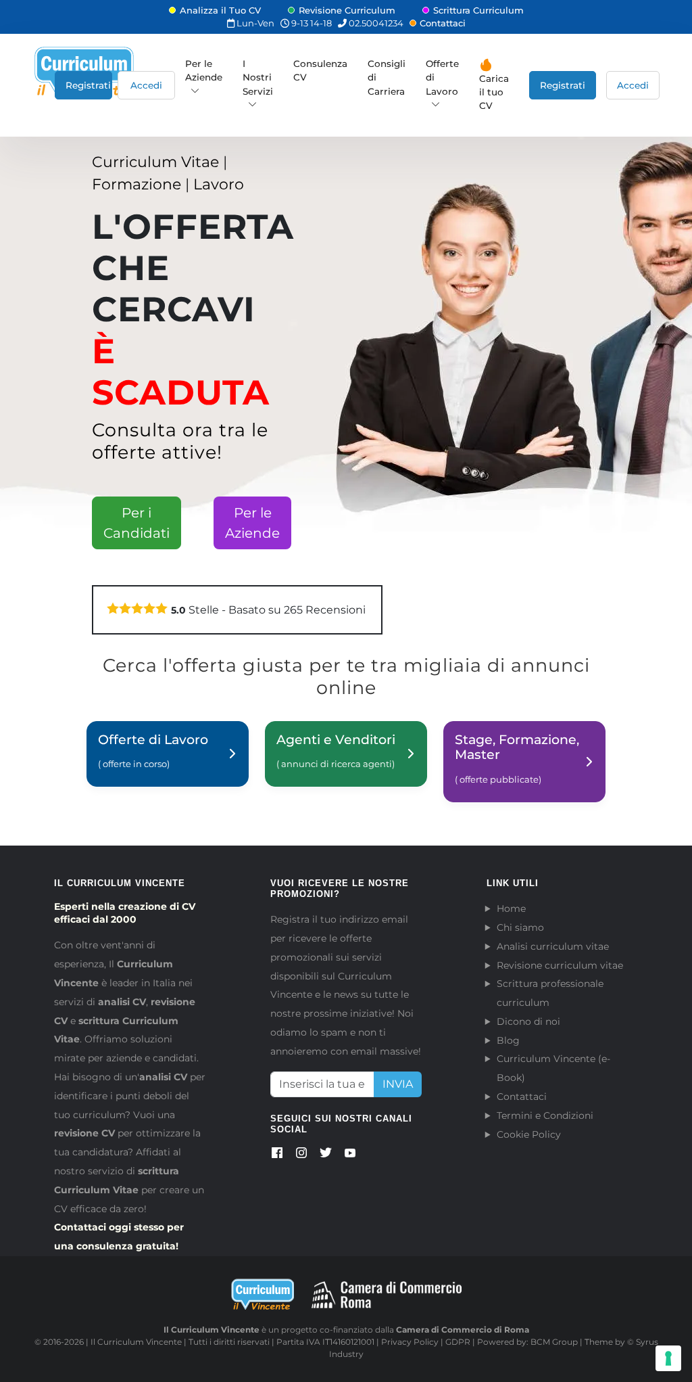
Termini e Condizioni (545, 1115)
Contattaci (443, 23)
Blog (508, 1040)
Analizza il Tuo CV (220, 10)
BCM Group (554, 1342)
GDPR (457, 1342)
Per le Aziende (203, 70)
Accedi (146, 85)
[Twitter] (325, 1155)
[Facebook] (277, 1155)
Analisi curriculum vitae (553, 946)
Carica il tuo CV (494, 92)
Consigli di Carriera (386, 77)
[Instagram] (301, 1155)
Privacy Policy (410, 1342)
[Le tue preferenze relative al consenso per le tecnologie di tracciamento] (668, 1358)
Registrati (88, 85)
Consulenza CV (320, 70)
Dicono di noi (528, 1021)
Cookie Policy (529, 1134)
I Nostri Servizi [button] (258, 77)
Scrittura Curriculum (478, 10)
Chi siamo (520, 927)
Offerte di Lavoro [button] (442, 77)
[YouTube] (350, 1155)
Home (511, 908)
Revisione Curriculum (347, 10)
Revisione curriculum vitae (560, 965)
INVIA (397, 1084)
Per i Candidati (136, 523)
